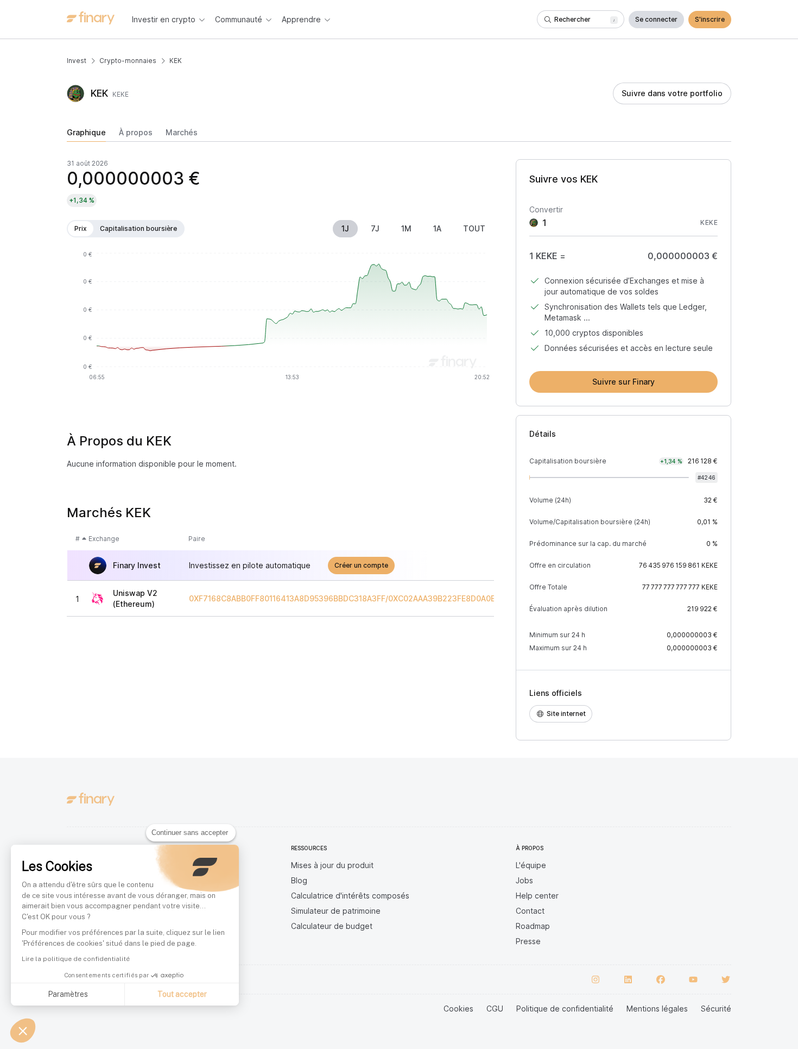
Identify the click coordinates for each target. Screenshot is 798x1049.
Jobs (524, 880)
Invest (76, 60)
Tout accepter (182, 994)
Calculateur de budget (331, 926)
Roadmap (533, 926)
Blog (299, 880)
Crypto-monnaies (127, 60)
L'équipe (531, 865)
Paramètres (68, 994)
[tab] (86, 134)
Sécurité (716, 1008)
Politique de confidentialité (564, 1008)
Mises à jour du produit (332, 865)
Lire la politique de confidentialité (76, 959)
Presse (528, 941)
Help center (537, 895)
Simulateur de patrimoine (336, 910)
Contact (530, 910)
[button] (23, 1030)
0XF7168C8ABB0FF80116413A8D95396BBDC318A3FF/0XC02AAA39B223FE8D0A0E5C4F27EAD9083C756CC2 (391, 598)
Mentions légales (657, 1008)
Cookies (458, 1008)
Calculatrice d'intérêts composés (350, 895)
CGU (494, 1008)
